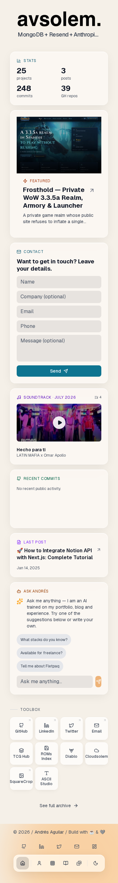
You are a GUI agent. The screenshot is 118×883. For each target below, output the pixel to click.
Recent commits (42, 478)
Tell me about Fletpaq (39, 666)
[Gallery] (79, 863)
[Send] (98, 681)
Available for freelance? (41, 652)
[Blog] (65, 863)
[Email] (76, 846)
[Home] (22, 863)
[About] (39, 863)
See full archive (55, 805)
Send (55, 371)
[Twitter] (59, 846)
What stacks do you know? (43, 639)
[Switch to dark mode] (95, 863)
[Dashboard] (94, 846)
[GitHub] (24, 846)
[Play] (59, 423)
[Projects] (52, 863)
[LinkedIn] (41, 846)
